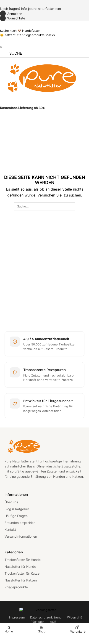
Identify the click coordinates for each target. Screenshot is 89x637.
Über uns (11, 502)
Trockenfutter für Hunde (23, 560)
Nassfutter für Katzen (21, 580)
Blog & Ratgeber (17, 509)
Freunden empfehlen (20, 523)
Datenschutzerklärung (46, 617)
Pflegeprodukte (16, 587)
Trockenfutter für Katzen (23, 573)
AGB (53, 622)
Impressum (17, 617)
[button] (11, 14)
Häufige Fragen (16, 516)
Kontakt (10, 529)
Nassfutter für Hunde (20, 566)
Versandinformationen (21, 536)
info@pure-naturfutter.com (41, 9)
